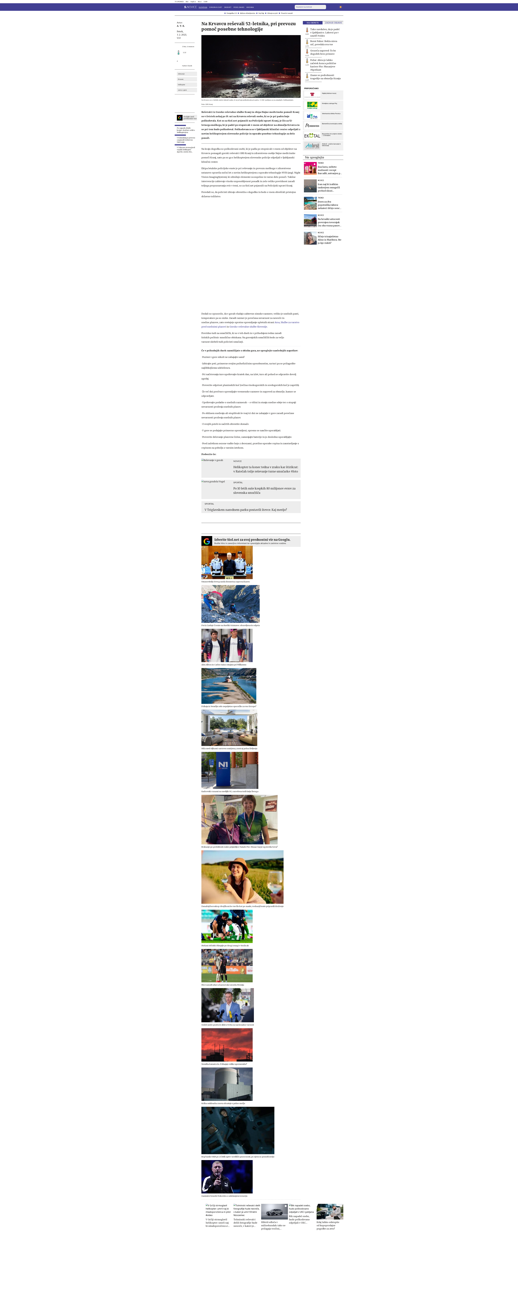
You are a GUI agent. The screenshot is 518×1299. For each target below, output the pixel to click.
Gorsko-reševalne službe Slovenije (248, 326)
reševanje (181, 74)
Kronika (250, 7)
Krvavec (181, 79)
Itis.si (199, 1)
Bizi (187, 1)
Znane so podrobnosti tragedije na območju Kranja (325, 77)
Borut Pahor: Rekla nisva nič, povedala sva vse (323, 43)
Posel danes (239, 7)
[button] (176, 7)
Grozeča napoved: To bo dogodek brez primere (323, 52)
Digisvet (227, 7)
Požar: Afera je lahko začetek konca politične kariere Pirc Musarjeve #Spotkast (323, 65)
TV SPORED (179, 1)
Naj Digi (261, 13)
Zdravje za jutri (272, 13)
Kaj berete (313, 23)
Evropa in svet (215, 7)
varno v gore (182, 90)
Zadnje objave (333, 23)
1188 (205, 1)
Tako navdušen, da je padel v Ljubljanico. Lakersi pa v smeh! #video (325, 32)
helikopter (181, 84)
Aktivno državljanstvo (247, 13)
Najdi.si (193, 1)
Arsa (277, 322)
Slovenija (203, 7)
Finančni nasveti (287, 13)
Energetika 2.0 (232, 13)
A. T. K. (181, 26)
